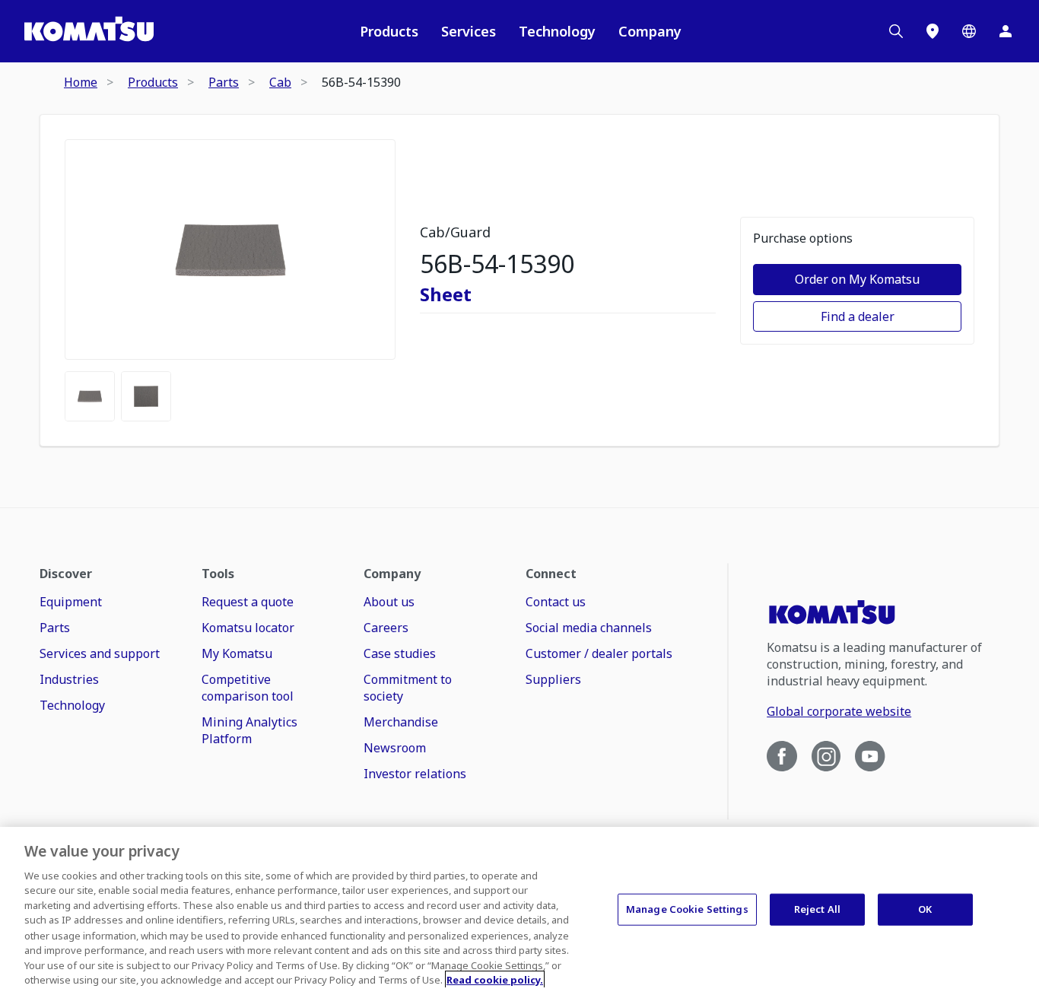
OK (925, 909)
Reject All (817, 909)
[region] (519, 911)
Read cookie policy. (494, 979)
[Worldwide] (969, 31)
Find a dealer (857, 316)
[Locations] (932, 31)
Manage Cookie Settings (687, 909)
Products (389, 31)
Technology (557, 31)
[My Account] (1005, 31)
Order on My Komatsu (857, 279)
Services (468, 31)
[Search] (896, 31)
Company (650, 31)
